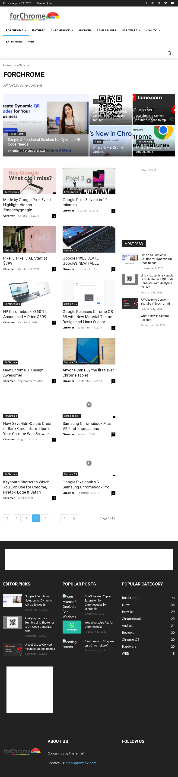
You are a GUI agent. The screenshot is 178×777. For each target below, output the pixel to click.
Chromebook (12, 304)
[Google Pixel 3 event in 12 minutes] (89, 181)
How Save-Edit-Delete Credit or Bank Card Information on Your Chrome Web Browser (28, 428)
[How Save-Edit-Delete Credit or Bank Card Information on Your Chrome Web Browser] (29, 404)
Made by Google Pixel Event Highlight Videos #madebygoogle (27, 204)
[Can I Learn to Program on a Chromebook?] (72, 645)
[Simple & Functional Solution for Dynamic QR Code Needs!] (46, 125)
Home (7, 65)
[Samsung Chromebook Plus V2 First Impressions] (89, 404)
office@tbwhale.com (81, 763)
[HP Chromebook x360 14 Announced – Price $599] (29, 293)
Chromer (9, 215)
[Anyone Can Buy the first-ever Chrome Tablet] (89, 351)
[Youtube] (172, 3)
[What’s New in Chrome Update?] (110, 141)
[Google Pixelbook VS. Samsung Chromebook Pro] (89, 463)
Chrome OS (70, 250)
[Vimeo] (165, 3)
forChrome (17, 134)
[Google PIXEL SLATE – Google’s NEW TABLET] (89, 239)
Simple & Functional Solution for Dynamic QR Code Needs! (156, 259)
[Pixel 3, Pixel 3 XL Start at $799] (29, 239)
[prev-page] (7, 518)
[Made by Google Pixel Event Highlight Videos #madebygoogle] (29, 181)
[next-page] (74, 518)
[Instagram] (153, 3)
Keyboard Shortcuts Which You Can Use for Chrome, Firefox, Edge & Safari (26, 487)
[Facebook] (146, 3)
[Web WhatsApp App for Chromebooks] (72, 627)
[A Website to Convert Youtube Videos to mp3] (130, 303)
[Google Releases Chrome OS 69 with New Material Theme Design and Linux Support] (89, 293)
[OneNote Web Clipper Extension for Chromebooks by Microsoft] (72, 606)
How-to (99, 101)
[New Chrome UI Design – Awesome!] (29, 351)
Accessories (12, 192)
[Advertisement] (120, 16)
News (98, 141)
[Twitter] (159, 3)
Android (9, 250)
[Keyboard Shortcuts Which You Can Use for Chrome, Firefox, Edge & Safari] (29, 463)
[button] (169, 52)
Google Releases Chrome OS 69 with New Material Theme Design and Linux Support (88, 316)
